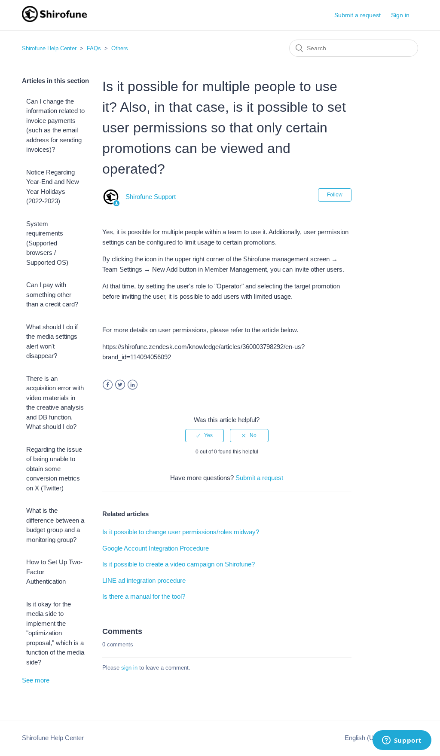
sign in (129, 667)
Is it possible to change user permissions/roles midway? (180, 532)
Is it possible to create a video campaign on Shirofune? (178, 564)
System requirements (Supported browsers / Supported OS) (47, 243)
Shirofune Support (150, 196)
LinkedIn (132, 385)
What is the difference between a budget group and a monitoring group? (55, 525)
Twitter (120, 385)
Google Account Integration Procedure (155, 548)
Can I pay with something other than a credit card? (52, 294)
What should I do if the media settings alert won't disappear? (52, 341)
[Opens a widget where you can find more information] (401, 741)
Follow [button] (334, 195)
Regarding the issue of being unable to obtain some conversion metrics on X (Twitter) (54, 469)
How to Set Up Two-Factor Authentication (54, 571)
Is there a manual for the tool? (143, 596)
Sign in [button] (400, 15)
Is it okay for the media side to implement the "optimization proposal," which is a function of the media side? (55, 633)
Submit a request (357, 15)
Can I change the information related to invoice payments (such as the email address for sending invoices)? (55, 125)
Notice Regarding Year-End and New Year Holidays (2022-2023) (52, 186)
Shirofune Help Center (49, 48)
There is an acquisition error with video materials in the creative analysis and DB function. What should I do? (55, 403)
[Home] (54, 19)
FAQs (94, 48)
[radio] (204, 435)
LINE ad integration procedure (144, 580)
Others (119, 48)
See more (35, 680)
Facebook (107, 385)
